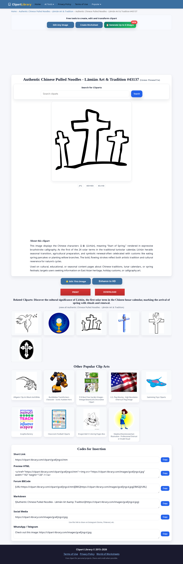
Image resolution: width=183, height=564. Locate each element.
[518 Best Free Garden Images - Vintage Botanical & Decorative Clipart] (91, 382)
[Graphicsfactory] (26, 419)
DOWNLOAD (109, 291)
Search (137, 94)
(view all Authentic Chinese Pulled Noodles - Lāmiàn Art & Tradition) (91, 307)
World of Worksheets (108, 554)
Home (38, 4)
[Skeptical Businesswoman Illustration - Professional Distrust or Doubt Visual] (124, 419)
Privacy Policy (64, 4)
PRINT (75, 292)
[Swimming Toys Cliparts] (156, 382)
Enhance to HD (107, 281)
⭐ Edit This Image (76, 281)
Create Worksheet (89, 25)
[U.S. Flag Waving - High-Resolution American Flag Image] (124, 382)
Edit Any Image (60, 25)
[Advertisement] (91, 52)
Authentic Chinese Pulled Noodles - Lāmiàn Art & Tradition (46, 11)
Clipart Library (84, 549)
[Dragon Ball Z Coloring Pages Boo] (91, 419)
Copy (165, 460)
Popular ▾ (96, 4)
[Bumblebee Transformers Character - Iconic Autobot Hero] (59, 382)
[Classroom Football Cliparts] (59, 419)
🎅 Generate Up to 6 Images (121, 24)
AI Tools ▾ (49, 4)
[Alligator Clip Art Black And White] (26, 382)
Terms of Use (81, 4)
